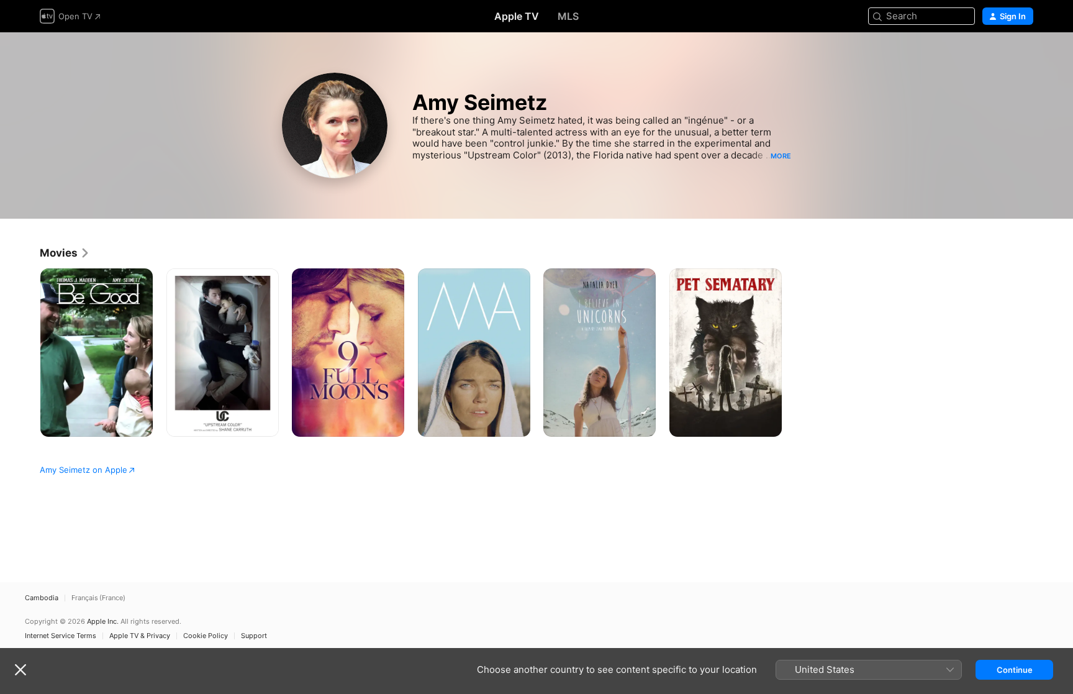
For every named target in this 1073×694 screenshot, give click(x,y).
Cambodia (41, 598)
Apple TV (516, 16)
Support (254, 635)
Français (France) (98, 598)
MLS (568, 16)
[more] (138, 422)
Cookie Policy (205, 635)
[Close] (20, 669)
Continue (1015, 670)
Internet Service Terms (60, 635)
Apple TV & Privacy (139, 635)
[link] (65, 253)
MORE (781, 156)
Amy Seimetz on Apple (83, 470)
